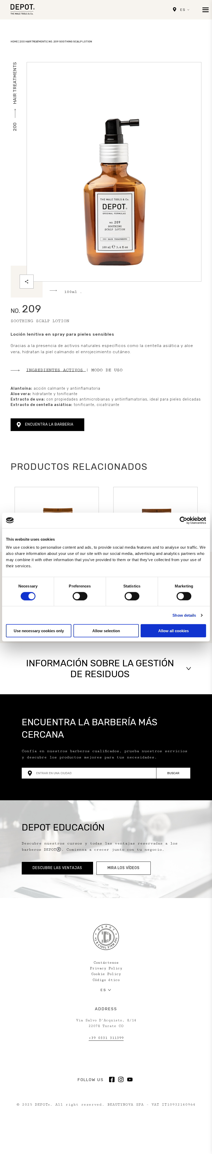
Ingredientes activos (56, 369)
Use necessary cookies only (39, 631)
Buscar (173, 773)
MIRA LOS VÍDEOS (124, 868)
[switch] (80, 596)
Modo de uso (107, 369)
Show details (184, 615)
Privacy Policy (106, 968)
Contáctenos (106, 963)
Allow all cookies (173, 631)
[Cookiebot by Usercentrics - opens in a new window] (183, 520)
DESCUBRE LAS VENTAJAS (57, 868)
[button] (106, 669)
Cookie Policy (106, 974)
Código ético (106, 980)
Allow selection (106, 631)
